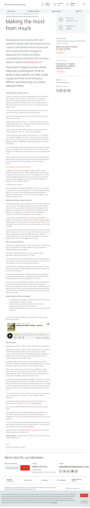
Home (7, 14)
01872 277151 (39, 466)
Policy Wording (61, 480)
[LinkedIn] (68, 471)
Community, (9, 447)
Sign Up (25, 468)
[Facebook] (57, 90)
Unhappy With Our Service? (76, 480)
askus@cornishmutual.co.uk (74, 466)
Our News (12, 14)
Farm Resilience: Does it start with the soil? (18, 167)
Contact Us (61, 4)
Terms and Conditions (12, 480)
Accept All (84, 495)
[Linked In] (65, 90)
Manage (84, 502)
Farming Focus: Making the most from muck (27, 14)
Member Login (72, 4)
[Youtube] (72, 471)
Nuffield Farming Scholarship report (29, 430)
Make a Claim (48, 4)
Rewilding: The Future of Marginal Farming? (29, 403)
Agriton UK (33, 436)
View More (60, 52)
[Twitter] (61, 90)
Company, (16, 447)
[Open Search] (84, 4)
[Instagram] (68, 90)
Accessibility (45, 480)
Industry (22, 447)
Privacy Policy (28, 480)
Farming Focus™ (34, 62)
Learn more (53, 502)
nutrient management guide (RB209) (34, 218)
